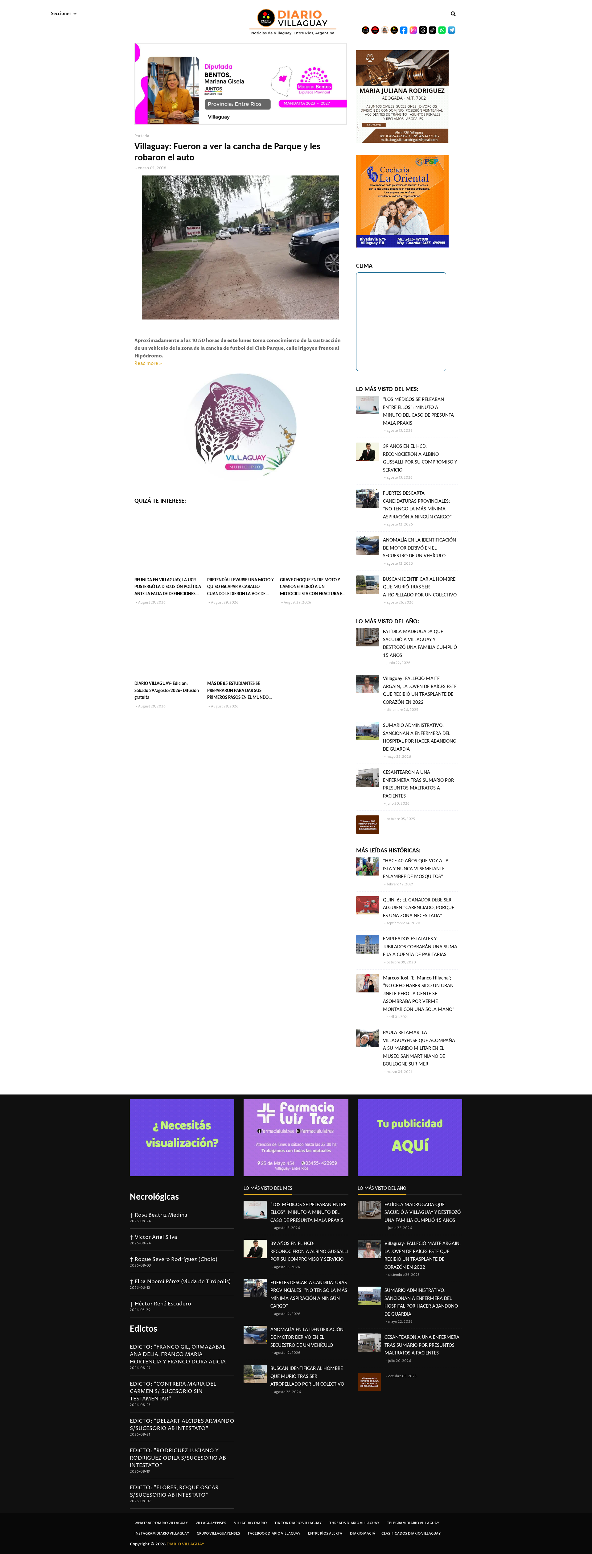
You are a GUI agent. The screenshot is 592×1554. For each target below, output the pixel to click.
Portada (141, 136)
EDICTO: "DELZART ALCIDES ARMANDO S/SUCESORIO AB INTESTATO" (182, 1424)
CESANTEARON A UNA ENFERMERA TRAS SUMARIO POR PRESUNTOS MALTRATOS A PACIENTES (418, 784)
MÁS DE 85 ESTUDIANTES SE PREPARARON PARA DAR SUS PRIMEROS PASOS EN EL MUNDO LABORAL (238, 692)
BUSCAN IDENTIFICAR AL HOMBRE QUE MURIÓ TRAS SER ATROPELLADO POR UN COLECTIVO (420, 587)
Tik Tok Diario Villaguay (298, 1523)
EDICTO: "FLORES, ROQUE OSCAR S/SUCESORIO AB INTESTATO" (174, 1491)
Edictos (143, 1329)
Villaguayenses (210, 1523)
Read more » (148, 363)
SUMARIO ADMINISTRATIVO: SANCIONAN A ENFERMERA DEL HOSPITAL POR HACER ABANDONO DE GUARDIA (419, 737)
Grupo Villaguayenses (218, 1533)
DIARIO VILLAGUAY (185, 1544)
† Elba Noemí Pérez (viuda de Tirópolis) (180, 1281)
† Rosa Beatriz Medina (158, 1215)
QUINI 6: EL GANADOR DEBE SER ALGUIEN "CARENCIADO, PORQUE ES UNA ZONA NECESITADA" (418, 907)
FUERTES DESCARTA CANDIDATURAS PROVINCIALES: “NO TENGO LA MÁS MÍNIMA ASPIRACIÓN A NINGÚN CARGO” (417, 505)
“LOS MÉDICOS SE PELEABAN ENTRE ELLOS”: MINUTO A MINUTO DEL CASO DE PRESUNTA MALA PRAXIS (418, 411)
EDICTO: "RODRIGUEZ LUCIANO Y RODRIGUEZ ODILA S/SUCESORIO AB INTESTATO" (178, 1458)
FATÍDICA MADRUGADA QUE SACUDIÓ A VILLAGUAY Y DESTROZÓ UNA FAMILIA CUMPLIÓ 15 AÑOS (420, 643)
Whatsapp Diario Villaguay (161, 1523)
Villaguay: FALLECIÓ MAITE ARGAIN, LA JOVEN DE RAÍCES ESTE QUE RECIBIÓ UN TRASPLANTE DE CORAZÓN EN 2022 (420, 690)
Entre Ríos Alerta (325, 1533)
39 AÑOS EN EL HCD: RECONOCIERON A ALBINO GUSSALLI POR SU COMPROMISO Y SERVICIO (420, 458)
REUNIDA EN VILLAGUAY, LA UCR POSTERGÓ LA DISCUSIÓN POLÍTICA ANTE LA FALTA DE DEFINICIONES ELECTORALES (167, 588)
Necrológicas (154, 1197)
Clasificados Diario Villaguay (411, 1533)
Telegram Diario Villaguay (413, 1523)
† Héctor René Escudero (160, 1304)
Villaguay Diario (250, 1523)
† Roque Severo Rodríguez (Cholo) (174, 1259)
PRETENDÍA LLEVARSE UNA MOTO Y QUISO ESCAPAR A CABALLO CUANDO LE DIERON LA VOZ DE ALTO (240, 588)
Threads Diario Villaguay (354, 1523)
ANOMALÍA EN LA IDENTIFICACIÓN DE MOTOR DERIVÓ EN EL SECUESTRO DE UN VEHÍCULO (419, 548)
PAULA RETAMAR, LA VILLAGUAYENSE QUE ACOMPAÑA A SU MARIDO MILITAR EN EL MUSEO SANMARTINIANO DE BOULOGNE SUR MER (419, 1048)
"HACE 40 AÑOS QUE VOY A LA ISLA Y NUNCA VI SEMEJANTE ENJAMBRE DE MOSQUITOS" (416, 868)
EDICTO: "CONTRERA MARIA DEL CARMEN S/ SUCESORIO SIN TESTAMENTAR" (173, 1391)
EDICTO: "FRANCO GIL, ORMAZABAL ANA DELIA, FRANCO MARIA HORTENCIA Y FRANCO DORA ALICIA (178, 1354)
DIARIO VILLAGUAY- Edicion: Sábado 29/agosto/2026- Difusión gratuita (166, 691)
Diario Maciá (362, 1533)
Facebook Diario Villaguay (274, 1533)
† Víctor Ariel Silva (153, 1237)
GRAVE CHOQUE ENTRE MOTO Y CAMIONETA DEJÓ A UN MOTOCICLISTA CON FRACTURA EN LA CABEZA (312, 588)
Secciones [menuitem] (61, 14)
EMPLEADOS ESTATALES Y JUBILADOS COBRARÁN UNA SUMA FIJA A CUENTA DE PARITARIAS (420, 946)
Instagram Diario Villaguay (161, 1533)
